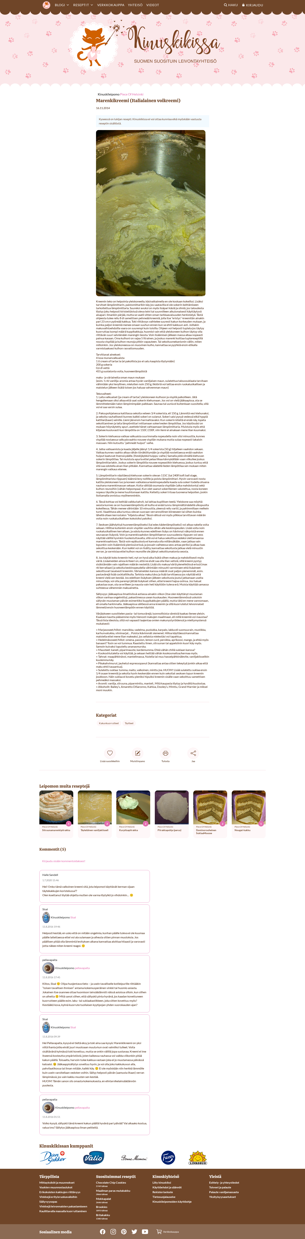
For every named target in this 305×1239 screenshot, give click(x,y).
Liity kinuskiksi (161, 1182)
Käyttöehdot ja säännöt (167, 1187)
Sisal (73, 917)
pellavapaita (82, 968)
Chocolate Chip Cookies (111, 1182)
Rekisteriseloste (162, 1192)
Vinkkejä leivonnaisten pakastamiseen (63, 1206)
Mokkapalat (103, 1198)
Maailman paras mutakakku (113, 1190)
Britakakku (103, 1215)
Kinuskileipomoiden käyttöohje (172, 1201)
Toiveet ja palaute (220, 1187)
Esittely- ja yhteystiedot (224, 1182)
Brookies (101, 1206)
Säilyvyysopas (48, 1201)
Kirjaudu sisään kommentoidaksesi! (63, 861)
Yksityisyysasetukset (222, 1196)
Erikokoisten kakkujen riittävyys (59, 1192)
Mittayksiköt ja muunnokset (56, 1182)
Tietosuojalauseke (163, 1196)
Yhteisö (135, 5)
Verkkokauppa (110, 5)
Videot (152, 5)
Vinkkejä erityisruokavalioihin (58, 1196)
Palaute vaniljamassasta (224, 1192)
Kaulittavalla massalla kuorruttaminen (63, 1211)
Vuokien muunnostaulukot (55, 1187)
